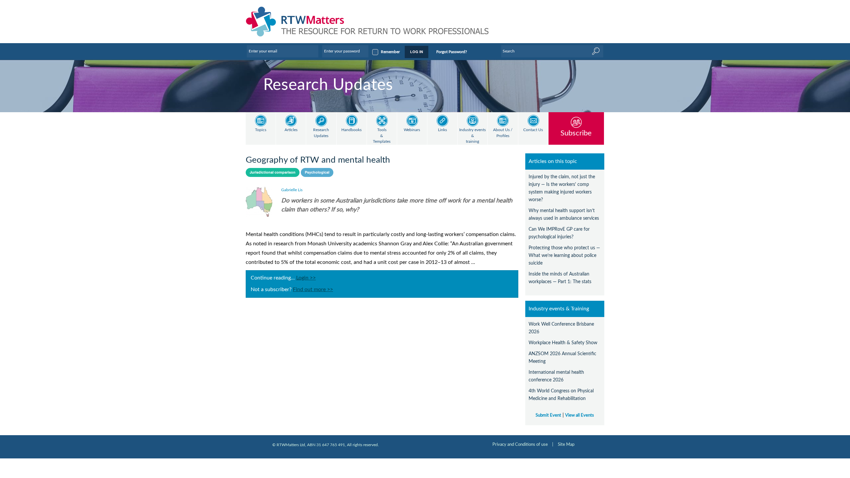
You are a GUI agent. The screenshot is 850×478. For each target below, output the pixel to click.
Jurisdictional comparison (273, 172)
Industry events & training (472, 135)
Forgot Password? (451, 52)
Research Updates (321, 133)
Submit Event (548, 415)
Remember (390, 52)
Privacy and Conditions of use (520, 444)
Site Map (566, 444)
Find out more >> (313, 289)
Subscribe (576, 132)
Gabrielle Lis (291, 190)
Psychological (317, 172)
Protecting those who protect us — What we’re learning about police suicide (564, 255)
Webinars (412, 130)
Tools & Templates (381, 135)
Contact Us (533, 130)
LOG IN (416, 51)
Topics (260, 130)
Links (442, 130)
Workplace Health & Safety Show (563, 342)
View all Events (579, 415)
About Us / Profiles (502, 133)
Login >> (306, 277)
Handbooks (351, 130)
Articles (291, 130)
